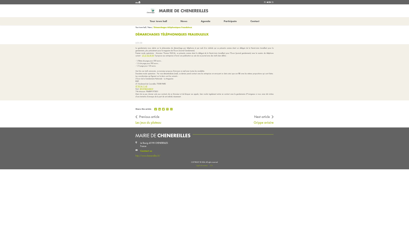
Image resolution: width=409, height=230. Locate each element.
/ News (149, 27)
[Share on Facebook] (156, 109)
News (184, 21)
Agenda (205, 21)
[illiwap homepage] (163, 2)
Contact (254, 21)
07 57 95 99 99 (148, 56)
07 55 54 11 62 (141, 86)
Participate (230, 21)
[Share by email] (168, 109)
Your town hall (140, 27)
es (273, 2)
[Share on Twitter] (164, 109)
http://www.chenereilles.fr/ (147, 155)
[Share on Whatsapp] (171, 109)
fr (265, 2)
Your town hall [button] (158, 21)
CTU (211, 166)
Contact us (146, 151)
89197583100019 (146, 89)
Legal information (202, 166)
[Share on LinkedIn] (160, 109)
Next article (262, 117)
